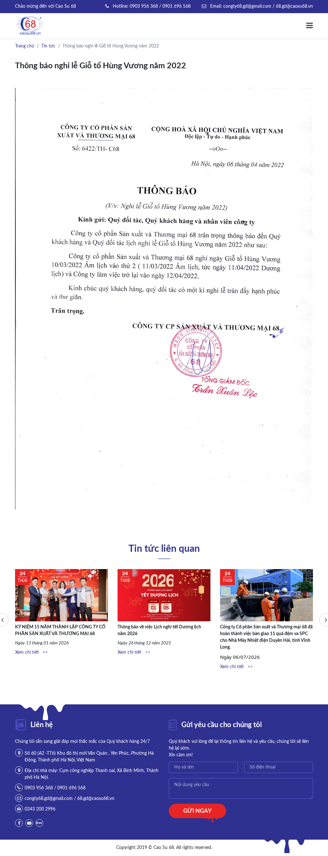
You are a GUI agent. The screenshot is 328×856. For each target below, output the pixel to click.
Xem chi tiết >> (31, 652)
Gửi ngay (197, 811)
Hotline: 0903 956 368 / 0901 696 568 (151, 6)
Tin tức (48, 46)
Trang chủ (24, 46)
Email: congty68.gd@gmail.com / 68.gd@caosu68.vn (261, 6)
